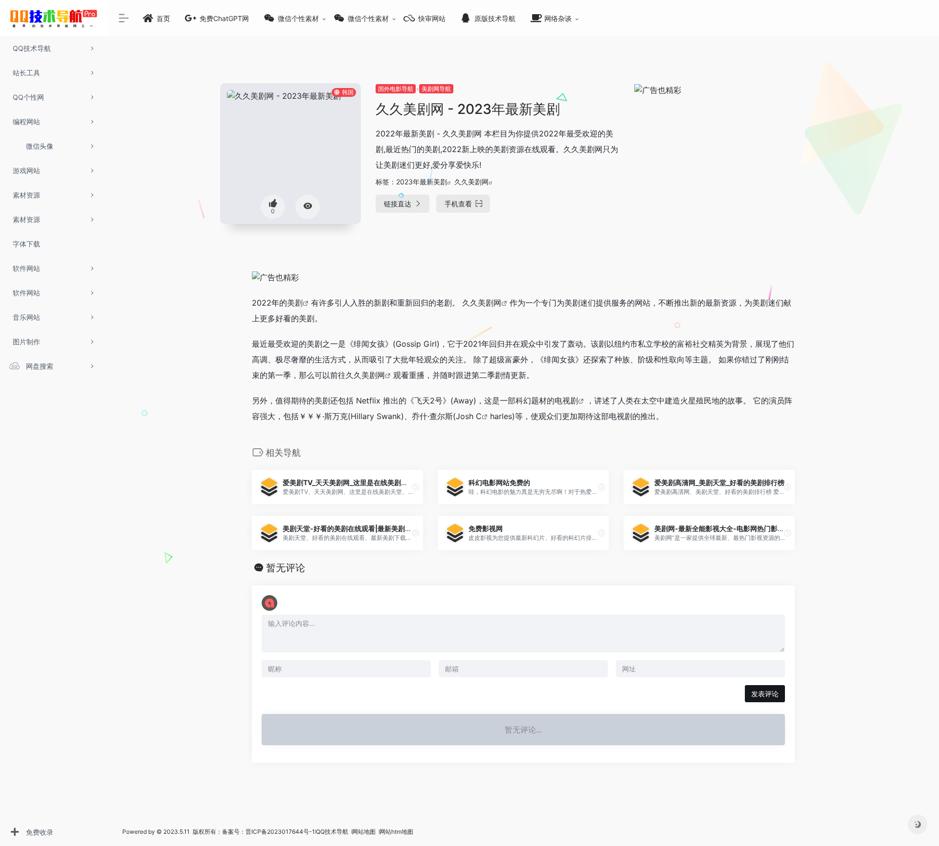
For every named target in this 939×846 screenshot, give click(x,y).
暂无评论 (285, 568)
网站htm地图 (396, 831)
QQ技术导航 (332, 831)
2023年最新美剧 (421, 182)
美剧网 (373, 375)
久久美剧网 (471, 182)
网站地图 (364, 831)
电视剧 (566, 400)
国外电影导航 (395, 88)
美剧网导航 (436, 88)
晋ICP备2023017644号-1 (280, 831)
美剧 (295, 303)
